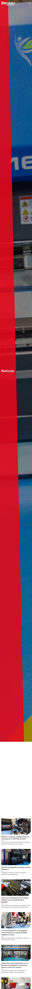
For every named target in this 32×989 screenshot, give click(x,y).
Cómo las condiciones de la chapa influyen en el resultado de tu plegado (14, 900)
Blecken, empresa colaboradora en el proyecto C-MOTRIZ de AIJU (15, 838)
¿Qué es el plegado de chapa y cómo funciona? (16, 868)
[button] (30, 4)
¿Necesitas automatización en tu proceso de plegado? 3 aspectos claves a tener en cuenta (14, 965)
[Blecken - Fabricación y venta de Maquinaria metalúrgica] (9, 4)
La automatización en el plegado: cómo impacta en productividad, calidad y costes (14, 932)
